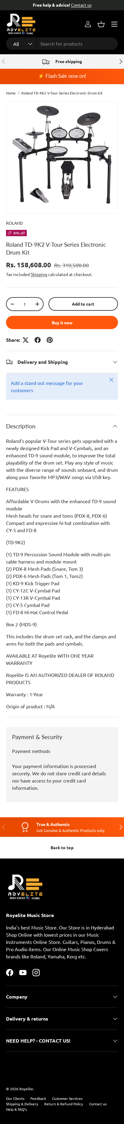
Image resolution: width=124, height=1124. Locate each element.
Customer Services (67, 1098)
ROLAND (14, 223)
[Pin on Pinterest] (50, 340)
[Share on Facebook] (38, 340)
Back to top (62, 847)
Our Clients (15, 1098)
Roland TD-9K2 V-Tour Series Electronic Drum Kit (62, 93)
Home (11, 93)
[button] (101, 24)
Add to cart (83, 303)
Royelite (26, 1088)
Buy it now (62, 322)
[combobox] (62, 43)
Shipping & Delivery (22, 1103)
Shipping (39, 274)
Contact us (81, 5)
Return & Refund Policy (63, 1103)
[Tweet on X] (26, 340)
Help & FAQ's (16, 1109)
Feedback (38, 1098)
